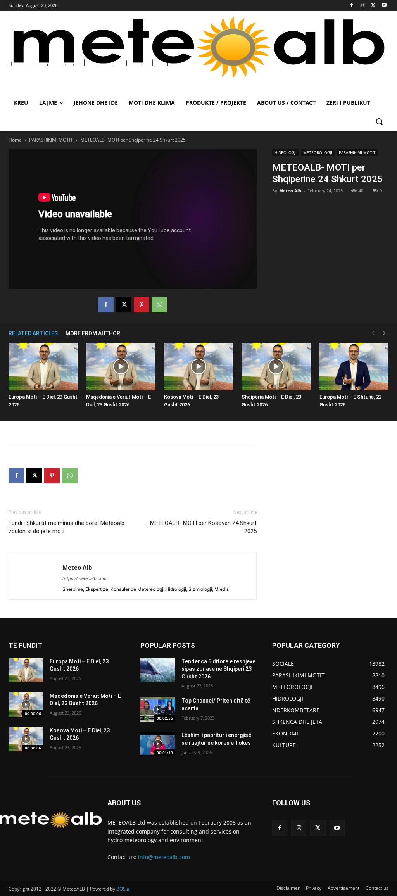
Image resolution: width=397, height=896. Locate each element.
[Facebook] (351, 5)
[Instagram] (362, 5)
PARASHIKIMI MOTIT (51, 139)
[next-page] (384, 333)
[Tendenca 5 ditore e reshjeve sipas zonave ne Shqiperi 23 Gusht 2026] (157, 670)
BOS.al (123, 889)
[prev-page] (373, 333)
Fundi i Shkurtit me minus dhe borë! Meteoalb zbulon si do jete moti (66, 527)
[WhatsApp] (159, 304)
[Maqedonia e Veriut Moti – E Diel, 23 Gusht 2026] (120, 366)
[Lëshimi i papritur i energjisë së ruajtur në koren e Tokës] (157, 744)
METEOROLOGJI (317, 152)
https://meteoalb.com (84, 578)
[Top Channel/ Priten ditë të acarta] (157, 709)
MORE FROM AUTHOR (93, 333)
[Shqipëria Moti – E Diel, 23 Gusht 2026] (276, 366)
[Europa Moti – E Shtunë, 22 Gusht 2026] (353, 366)
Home (15, 139)
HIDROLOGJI (285, 152)
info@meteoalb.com (164, 857)
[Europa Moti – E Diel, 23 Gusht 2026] (43, 366)
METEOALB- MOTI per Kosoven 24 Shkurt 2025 (203, 527)
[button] (379, 121)
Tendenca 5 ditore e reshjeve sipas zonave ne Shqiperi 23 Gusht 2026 (218, 669)
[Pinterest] (141, 304)
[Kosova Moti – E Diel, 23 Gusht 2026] (198, 366)
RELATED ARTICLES (33, 333)
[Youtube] (384, 5)
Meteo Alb (290, 190)
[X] (373, 5)
